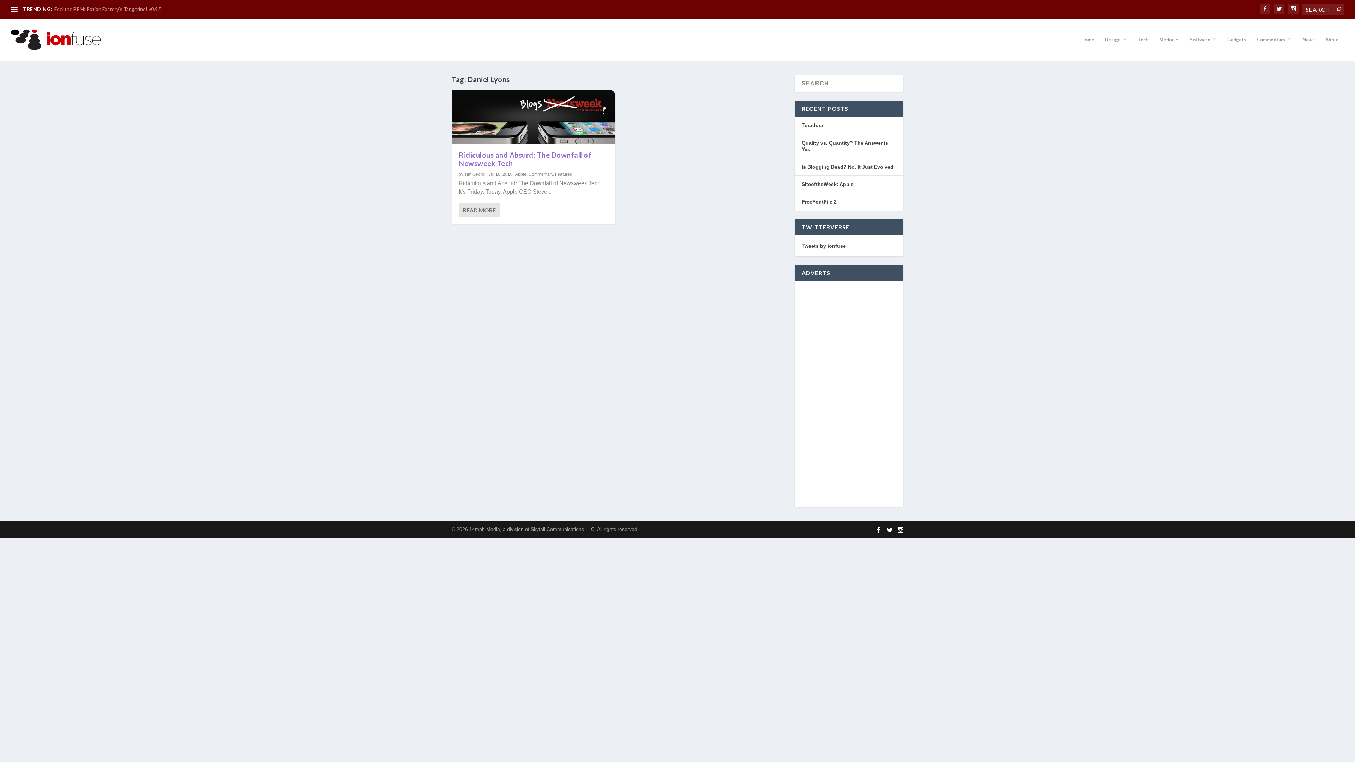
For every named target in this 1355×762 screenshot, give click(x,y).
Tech (1143, 39)
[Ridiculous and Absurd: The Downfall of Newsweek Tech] (533, 117)
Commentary (1271, 39)
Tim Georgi (475, 174)
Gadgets (1236, 39)
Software (1200, 39)
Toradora (812, 125)
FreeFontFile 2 (819, 202)
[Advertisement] (849, 394)
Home (1087, 39)
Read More (479, 210)
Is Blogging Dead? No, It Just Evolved (847, 167)
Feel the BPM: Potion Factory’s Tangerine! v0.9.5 (108, 9)
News (1308, 39)
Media (1166, 39)
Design (1113, 39)
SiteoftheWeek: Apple (828, 184)
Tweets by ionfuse (824, 246)
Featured (563, 174)
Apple (520, 174)
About (1332, 39)
